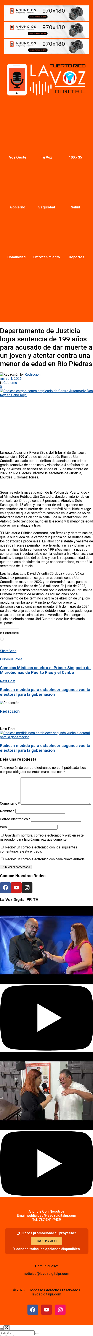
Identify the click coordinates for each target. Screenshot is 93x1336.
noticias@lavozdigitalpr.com (46, 1274)
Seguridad (46, 207)
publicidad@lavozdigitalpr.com (51, 1215)
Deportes (76, 257)
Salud (75, 207)
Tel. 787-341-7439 (46, 1220)
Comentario (10, 803)
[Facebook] (5, 887)
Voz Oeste (17, 157)
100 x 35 (75, 157)
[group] (46, 979)
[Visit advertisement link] (46, 20)
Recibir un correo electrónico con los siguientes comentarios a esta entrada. (38, 849)
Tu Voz (46, 157)
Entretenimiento (46, 257)
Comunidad (16, 257)
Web (3, 827)
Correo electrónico (15, 819)
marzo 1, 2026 (11, 379)
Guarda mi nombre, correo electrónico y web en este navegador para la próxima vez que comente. (42, 837)
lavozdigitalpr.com (46, 1294)
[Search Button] (37, 1333)
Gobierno (17, 207)
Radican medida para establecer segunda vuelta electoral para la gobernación (45, 748)
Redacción (32, 374)
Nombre (7, 811)
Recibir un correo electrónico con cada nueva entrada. (45, 859)
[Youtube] (16, 887)
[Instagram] (27, 887)
